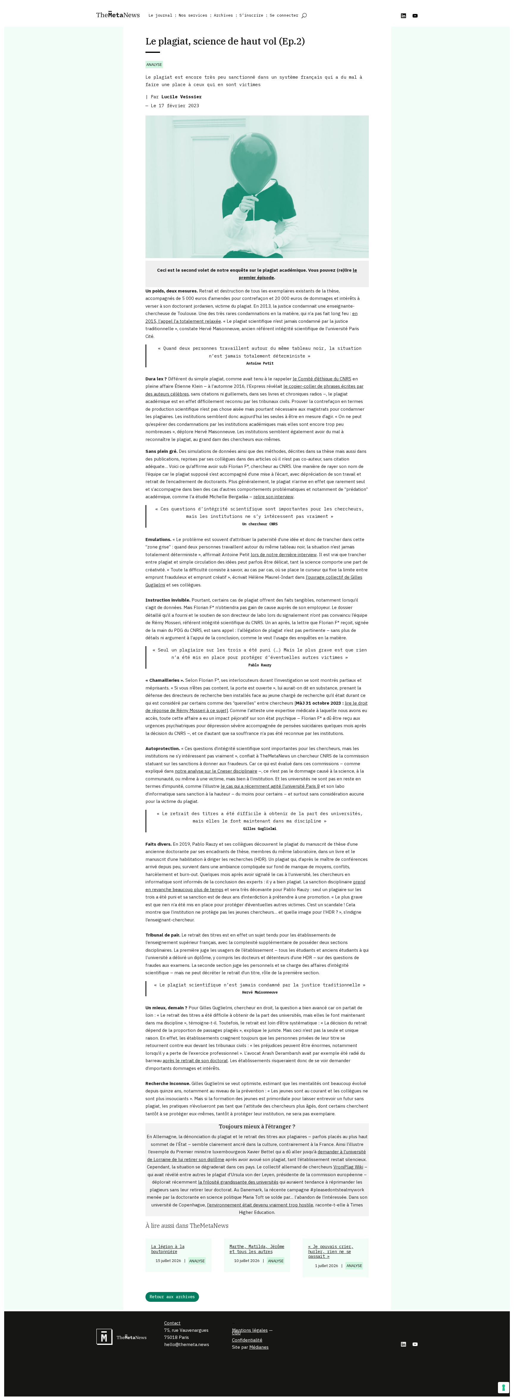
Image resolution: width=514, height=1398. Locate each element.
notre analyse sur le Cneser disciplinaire (216, 771)
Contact (172, 1323)
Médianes (259, 1347)
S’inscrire (251, 15)
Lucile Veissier (182, 96)
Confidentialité (247, 1340)
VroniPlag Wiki (348, 1167)
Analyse (154, 64)
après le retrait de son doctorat (195, 1060)
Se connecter (284, 15)
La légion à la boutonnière (167, 1249)
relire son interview (273, 496)
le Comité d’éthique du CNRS (322, 379)
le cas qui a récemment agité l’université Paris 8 (270, 786)
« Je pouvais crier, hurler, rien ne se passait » (330, 1251)
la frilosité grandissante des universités (238, 1182)
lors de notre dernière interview (284, 554)
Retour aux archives (172, 1296)
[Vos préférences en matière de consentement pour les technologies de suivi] (503, 1387)
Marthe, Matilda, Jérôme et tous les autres (257, 1249)
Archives (223, 15)
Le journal (160, 15)
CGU (236, 1333)
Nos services (193, 15)
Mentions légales (250, 1330)
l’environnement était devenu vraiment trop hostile (260, 1205)
